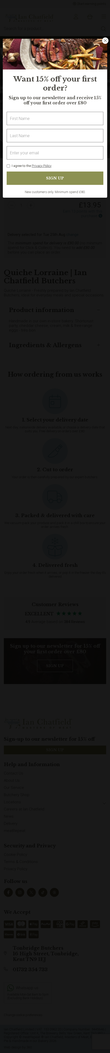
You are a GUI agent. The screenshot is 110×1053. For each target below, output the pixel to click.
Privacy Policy (41, 166)
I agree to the (31, 166)
